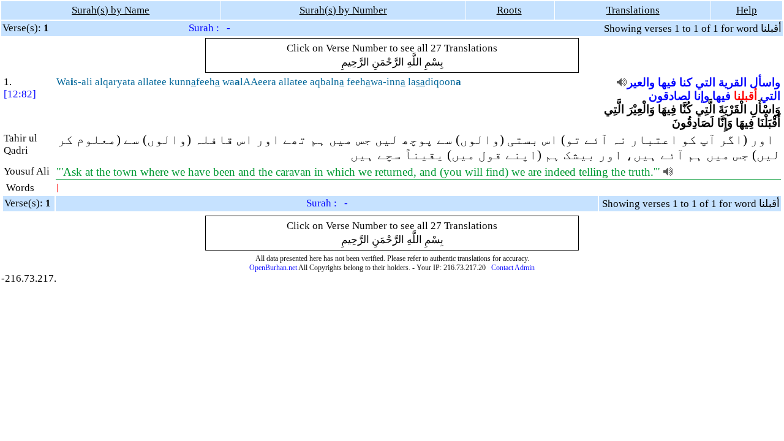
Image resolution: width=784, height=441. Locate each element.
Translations (633, 10)
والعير (641, 82)
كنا (685, 82)
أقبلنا (745, 95)
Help (746, 10)
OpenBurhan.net (273, 267)
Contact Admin (513, 267)
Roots (509, 10)
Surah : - (209, 28)
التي (705, 82)
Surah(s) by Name (110, 10)
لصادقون (670, 95)
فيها (667, 82)
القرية (732, 82)
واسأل (765, 82)
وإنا (701, 95)
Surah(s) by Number (343, 10)
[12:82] (20, 94)
